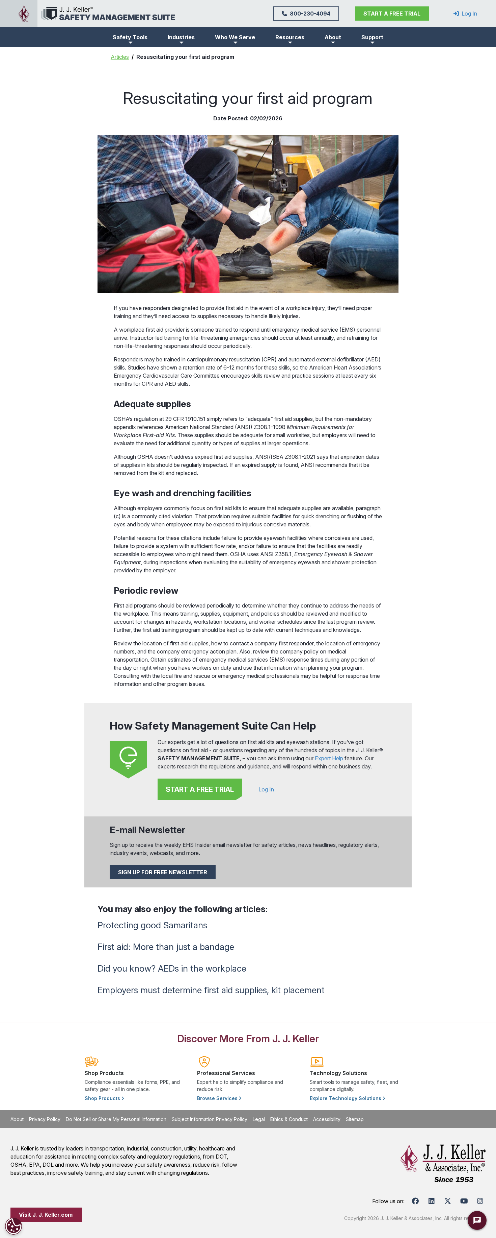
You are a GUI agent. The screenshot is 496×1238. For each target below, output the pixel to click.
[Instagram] (480, 1201)
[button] (130, 37)
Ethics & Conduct (289, 1119)
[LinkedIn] (431, 1201)
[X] (447, 1201)
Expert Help (329, 758)
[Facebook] (415, 1201)
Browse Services (218, 1098)
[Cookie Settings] (13, 1226)
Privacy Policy (44, 1119)
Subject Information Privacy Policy (209, 1119)
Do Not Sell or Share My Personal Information (116, 1119)
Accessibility (326, 1119)
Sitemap (355, 1119)
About (17, 1119)
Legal (259, 1119)
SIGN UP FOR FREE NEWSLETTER (162, 872)
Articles (120, 56)
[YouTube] (464, 1201)
